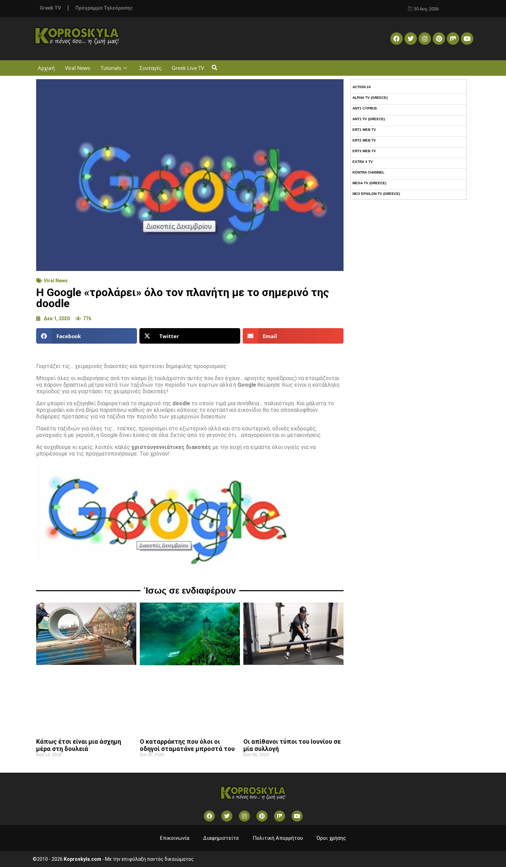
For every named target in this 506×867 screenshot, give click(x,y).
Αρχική (46, 67)
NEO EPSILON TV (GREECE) (376, 194)
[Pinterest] (439, 38)
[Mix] (453, 38)
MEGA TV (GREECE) (369, 183)
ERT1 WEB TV (364, 130)
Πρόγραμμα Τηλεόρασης (104, 8)
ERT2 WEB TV (364, 140)
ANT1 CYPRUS (364, 108)
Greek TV (50, 8)
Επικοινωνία (174, 838)
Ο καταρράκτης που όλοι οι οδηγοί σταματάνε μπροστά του (187, 745)
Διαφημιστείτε (221, 838)
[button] (214, 68)
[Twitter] (410, 38)
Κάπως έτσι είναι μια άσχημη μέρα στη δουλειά (78, 745)
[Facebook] (396, 38)
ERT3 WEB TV (364, 151)
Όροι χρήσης (331, 838)
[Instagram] (425, 38)
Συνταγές (150, 67)
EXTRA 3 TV (362, 162)
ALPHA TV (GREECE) (370, 98)
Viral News (77, 67)
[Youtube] (467, 38)
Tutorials (111, 67)
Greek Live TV (188, 67)
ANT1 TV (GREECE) (368, 119)
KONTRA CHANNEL (368, 172)
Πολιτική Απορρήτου (278, 838)
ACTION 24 (361, 87)
